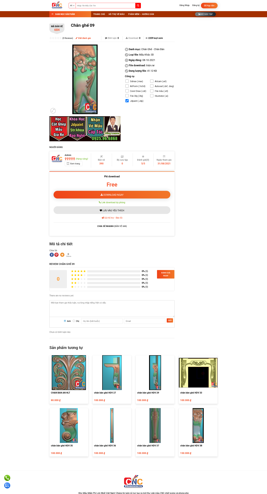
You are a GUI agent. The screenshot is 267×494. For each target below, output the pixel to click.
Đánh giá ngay (165, 274)
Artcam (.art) (160, 81)
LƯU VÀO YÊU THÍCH (113, 210)
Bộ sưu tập (207, 14)
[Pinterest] (56, 255)
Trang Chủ (99, 14)
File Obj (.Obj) (136, 96)
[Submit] (138, 5)
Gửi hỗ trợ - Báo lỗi (113, 217)
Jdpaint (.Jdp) (136, 101)
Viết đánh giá (84, 38)
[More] (62, 255)
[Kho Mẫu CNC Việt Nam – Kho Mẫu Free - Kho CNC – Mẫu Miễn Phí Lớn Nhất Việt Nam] (56, 5)
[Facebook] (52, 255)
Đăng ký (196, 5)
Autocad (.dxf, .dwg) (164, 86)
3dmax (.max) (136, 81)
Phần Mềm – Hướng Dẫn (141, 14)
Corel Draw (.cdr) (138, 91)
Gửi (170, 320)
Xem (75, 163)
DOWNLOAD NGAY (113, 194)
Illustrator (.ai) (161, 96)
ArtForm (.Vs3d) (137, 86)
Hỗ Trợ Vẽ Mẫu (117, 14)
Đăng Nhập (185, 5)
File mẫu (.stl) (161, 91)
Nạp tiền (210, 5)
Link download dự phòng (113, 202)
